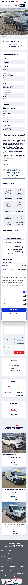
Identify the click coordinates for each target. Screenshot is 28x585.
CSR (8, 553)
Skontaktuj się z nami (12, 556)
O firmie (9, 550)
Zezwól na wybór (14, 313)
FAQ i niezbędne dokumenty (8, 393)
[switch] (25, 296)
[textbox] (16, 5)
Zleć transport (14, 414)
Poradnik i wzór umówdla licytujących (19, 394)
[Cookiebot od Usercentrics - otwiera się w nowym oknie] (21, 266)
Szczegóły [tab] (13, 269)
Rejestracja (10, 558)
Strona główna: (4, 36)
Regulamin (9, 562)
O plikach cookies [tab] (22, 269)
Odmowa (14, 318)
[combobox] (17, 5)
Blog (8, 552)
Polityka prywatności (12, 563)
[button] (25, 17)
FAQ (8, 560)
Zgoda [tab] (4, 269)
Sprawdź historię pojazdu (14, 238)
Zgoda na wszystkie (14, 309)
